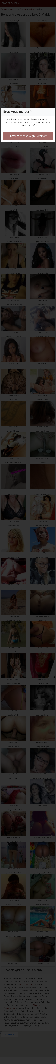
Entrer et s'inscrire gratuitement (28, 136)
